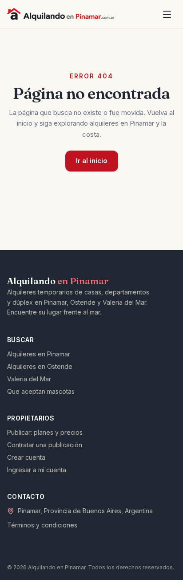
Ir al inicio (91, 160)
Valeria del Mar (29, 379)
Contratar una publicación (44, 445)
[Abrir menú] (167, 14)
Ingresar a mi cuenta (36, 470)
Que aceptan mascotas (41, 391)
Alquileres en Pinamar (38, 354)
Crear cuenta (26, 457)
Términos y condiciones (42, 525)
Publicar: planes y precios (45, 432)
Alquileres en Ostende (39, 366)
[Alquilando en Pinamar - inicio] (60, 14)
